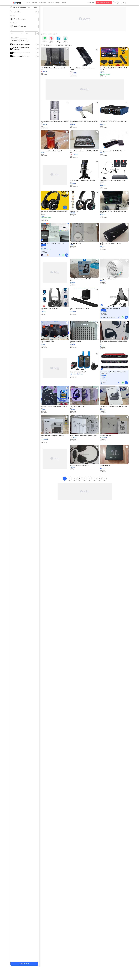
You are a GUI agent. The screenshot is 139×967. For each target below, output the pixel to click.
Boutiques (58, 2)
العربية (122, 2)
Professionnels (23, 40)
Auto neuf (27, 2)
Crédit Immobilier (42, 2)
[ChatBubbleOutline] (59, 255)
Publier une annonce (105, 2)
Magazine (64, 2)
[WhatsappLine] (63, 255)
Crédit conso (51, 2)
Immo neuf (34, 2)
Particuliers (14, 40)
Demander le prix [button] (78, 374)
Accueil (44, 34)
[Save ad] (67, 49)
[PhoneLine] (66, 255)
